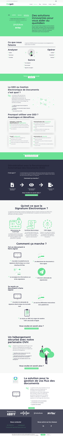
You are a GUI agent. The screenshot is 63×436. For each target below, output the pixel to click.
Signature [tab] (20, 15)
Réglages (48, 434)
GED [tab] (9, 15)
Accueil (31, 4)
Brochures (45, 4)
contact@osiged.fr (15, 1)
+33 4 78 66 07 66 (9, 1)
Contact (50, 4)
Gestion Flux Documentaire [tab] (26, 15)
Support (54, 4)
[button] (37, 4)
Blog (40, 4)
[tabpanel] (18, 24)
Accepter (43, 434)
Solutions (35, 4)
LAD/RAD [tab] (14, 15)
